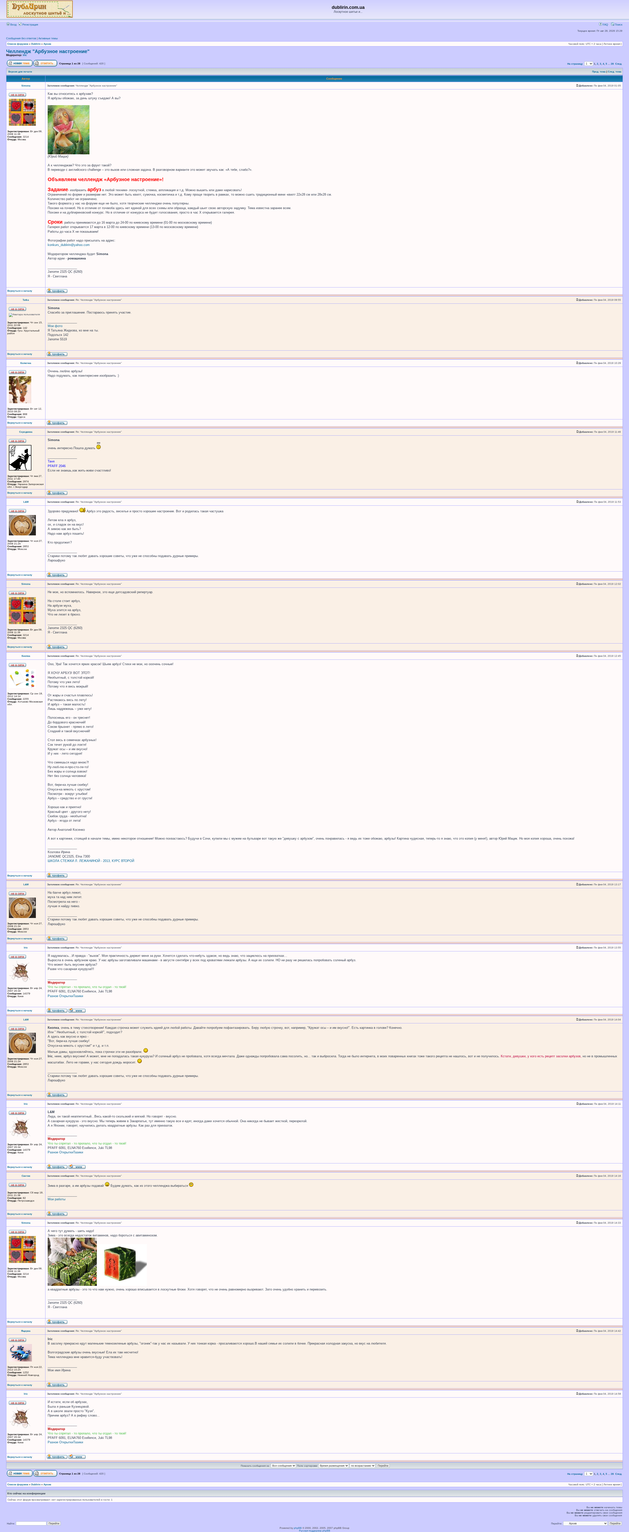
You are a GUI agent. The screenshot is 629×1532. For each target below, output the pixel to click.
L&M (26, 502)
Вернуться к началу (19, 290)
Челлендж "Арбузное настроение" (47, 51)
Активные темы (48, 38)
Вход (13, 24)
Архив (47, 44)
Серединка (25, 431)
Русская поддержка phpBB (314, 1530)
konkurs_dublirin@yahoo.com (69, 245)
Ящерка (25, 1331)
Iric (25, 55)
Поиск (618, 24)
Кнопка (26, 656)
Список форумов (17, 44)
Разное (53, 996)
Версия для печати (20, 71)
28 (612, 63)
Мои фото (55, 326)
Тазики (78, 996)
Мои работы (56, 1199)
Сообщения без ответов (21, 38)
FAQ (605, 24)
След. (618, 63)
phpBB (298, 1528)
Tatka (26, 300)
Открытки (66, 996)
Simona (25, 85)
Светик (26, 1175)
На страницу (575, 63)
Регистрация (30, 24)
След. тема (614, 71)
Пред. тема (599, 71)
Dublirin (36, 44)
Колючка (25, 363)
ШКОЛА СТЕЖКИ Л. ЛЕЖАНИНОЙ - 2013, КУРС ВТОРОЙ (91, 861)
